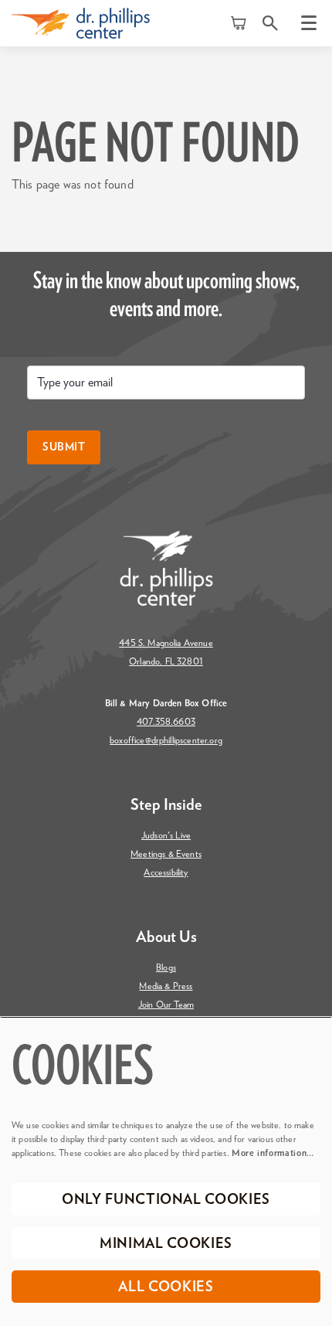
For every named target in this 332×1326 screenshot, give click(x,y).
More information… (273, 1153)
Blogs (166, 967)
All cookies (165, 1287)
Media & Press (165, 986)
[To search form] (270, 22)
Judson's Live (166, 835)
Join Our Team (166, 1004)
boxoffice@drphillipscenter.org (166, 740)
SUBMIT (63, 447)
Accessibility (166, 872)
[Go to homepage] (81, 23)
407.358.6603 (166, 721)
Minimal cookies (166, 1244)
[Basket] (239, 22)
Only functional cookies (166, 1200)
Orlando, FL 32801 (166, 661)
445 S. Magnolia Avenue (166, 643)
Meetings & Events (166, 853)
